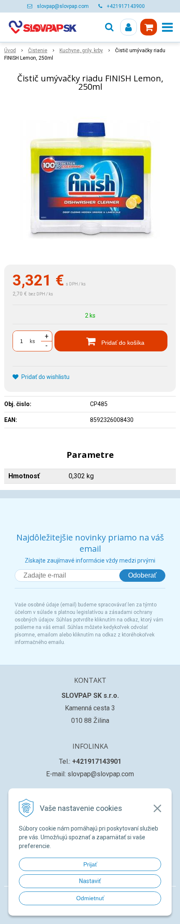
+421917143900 (126, 6)
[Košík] (148, 27)
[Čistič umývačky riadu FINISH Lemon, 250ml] (90, 180)
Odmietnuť (90, 898)
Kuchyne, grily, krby (81, 50)
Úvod (10, 50)
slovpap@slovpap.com (63, 6)
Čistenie (37, 50)
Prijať (90, 864)
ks (32, 341)
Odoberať (142, 575)
